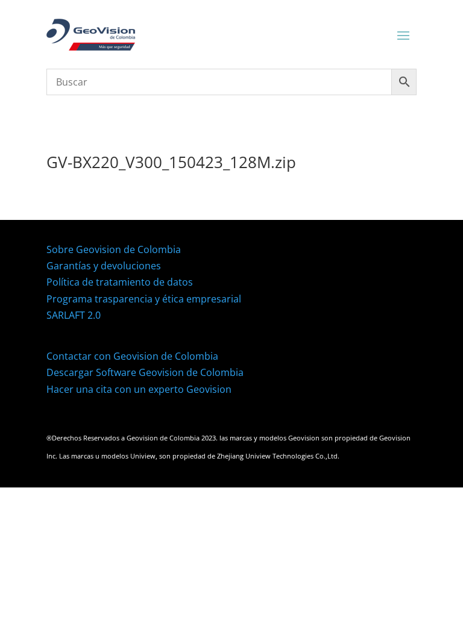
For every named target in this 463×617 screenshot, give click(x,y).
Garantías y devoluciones (103, 265)
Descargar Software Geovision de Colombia (145, 372)
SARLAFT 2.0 (73, 315)
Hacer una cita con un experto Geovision (139, 389)
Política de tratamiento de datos (119, 282)
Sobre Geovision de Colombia (113, 249)
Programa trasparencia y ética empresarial (143, 298)
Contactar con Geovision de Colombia (132, 356)
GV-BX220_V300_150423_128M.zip (171, 162)
